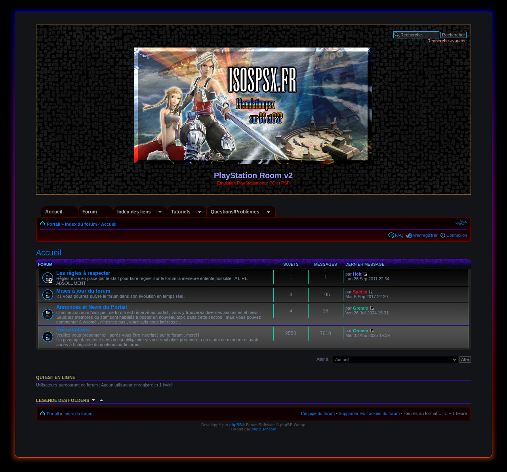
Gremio (360, 308)
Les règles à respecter (83, 273)
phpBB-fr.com (264, 429)
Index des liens (134, 212)
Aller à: (323, 359)
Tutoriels (181, 212)
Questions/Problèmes (235, 212)
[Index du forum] (253, 161)
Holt (357, 274)
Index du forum (81, 224)
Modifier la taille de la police (461, 222)
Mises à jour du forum (83, 291)
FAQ (399, 235)
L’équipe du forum (318, 413)
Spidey (360, 291)
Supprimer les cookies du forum (369, 413)
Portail (53, 224)
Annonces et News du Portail (91, 307)
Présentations (73, 330)
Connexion (456, 235)
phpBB (235, 425)
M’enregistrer (425, 235)
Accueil (53, 212)
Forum (89, 212)
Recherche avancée (447, 40)
